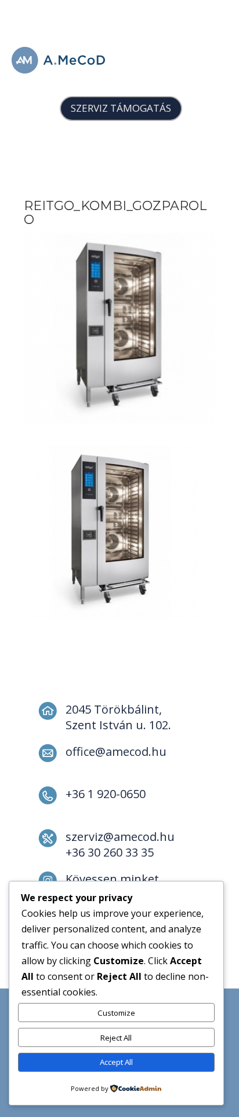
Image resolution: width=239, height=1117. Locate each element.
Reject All (116, 1038)
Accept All (116, 1062)
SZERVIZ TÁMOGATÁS (121, 108)
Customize (116, 1013)
